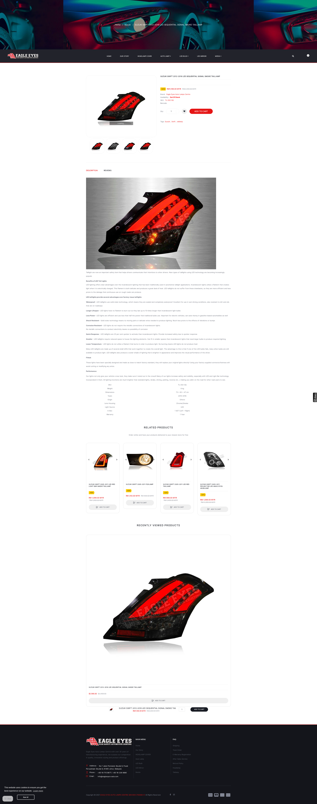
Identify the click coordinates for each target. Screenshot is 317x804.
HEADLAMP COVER (143, 754)
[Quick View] (89, 455)
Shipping (176, 746)
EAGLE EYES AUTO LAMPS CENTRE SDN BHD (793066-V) (122, 795)
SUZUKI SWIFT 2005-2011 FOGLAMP (139, 484)
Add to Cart (201, 111)
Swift (173, 122)
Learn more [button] (38, 791)
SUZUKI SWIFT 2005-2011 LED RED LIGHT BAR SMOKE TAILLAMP (102, 485)
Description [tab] (92, 170)
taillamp (180, 122)
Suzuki (128, 24)
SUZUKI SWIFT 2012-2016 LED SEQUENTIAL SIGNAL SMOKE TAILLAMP (115, 687)
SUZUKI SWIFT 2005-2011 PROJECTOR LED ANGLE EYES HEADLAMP (211, 486)
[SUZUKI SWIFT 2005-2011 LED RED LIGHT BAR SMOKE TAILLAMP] (102, 459)
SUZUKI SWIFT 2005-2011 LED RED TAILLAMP (176, 485)
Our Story (139, 750)
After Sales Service (180, 759)
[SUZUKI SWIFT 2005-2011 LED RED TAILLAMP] (177, 459)
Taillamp (176, 772)
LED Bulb (139, 763)
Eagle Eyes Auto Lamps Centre (178, 94)
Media (138, 772)
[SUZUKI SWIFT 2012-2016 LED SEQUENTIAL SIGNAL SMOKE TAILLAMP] (97, 146)
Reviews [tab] (107, 170)
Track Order (177, 750)
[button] (88, 459)
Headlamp (176, 768)
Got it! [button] (25, 797)
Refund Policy (178, 763)
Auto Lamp (140, 759)
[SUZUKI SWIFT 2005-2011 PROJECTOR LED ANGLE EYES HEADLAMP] (214, 459)
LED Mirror (140, 768)
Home (117, 24)
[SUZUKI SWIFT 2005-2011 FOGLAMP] (139, 459)
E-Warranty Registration (182, 754)
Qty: (162, 111)
